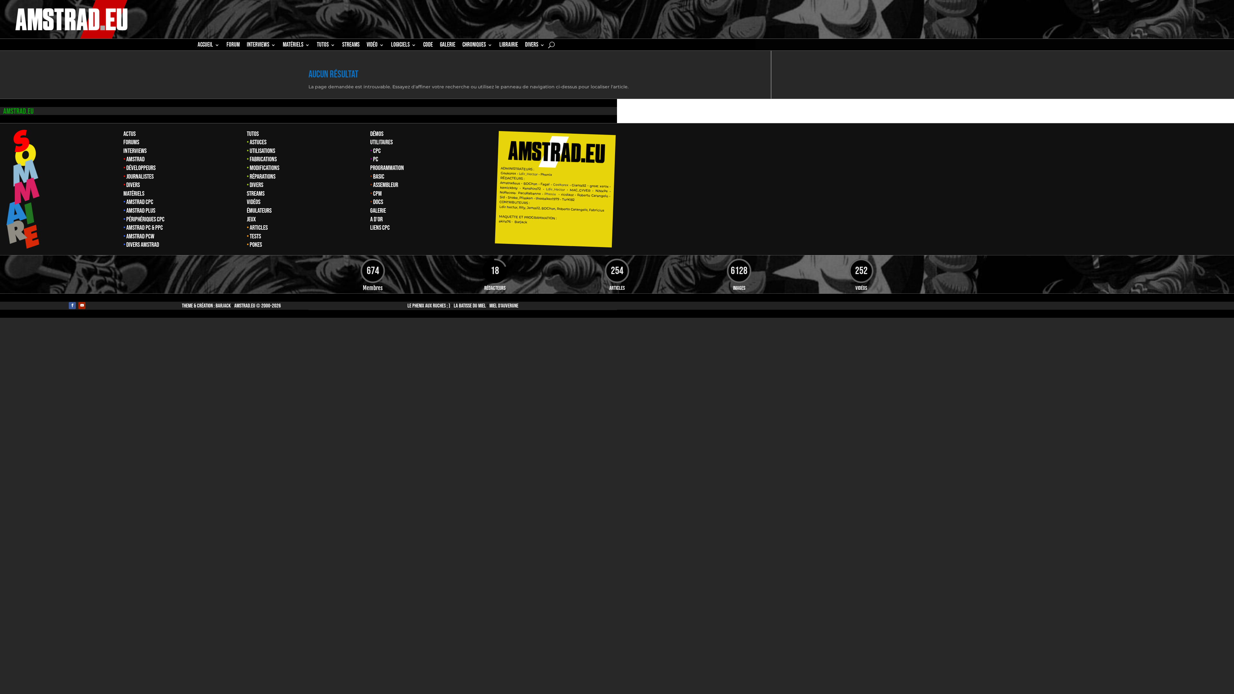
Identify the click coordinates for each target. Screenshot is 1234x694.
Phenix (546, 174)
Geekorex (508, 173)
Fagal (545, 184)
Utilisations (262, 151)
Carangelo (599, 195)
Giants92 (579, 185)
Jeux (251, 219)
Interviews (135, 151)
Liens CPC (380, 228)
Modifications (264, 168)
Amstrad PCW (140, 236)
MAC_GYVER (580, 190)
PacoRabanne (529, 193)
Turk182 (568, 199)
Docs (378, 202)
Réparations (262, 177)
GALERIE (447, 46)
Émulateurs (259, 211)
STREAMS (351, 46)
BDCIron (530, 183)
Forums (131, 142)
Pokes (256, 245)
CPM (377, 194)
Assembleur (385, 185)
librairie (508, 46)
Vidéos (253, 202)
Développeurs (141, 168)
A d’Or (376, 219)
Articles (259, 228)
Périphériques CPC (145, 219)
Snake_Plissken (520, 197)
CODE (428, 46)
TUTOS (323, 46)
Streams (255, 194)
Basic (378, 177)
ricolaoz (567, 194)
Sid (502, 197)
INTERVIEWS (258, 46)
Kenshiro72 (532, 188)
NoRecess (507, 192)
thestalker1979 (547, 198)
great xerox (599, 185)
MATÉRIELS (293, 46)
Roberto (583, 195)
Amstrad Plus (140, 211)
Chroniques (474, 46)
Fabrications (263, 159)
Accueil (205, 46)
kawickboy (509, 187)
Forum (233, 46)
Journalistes (140, 177)
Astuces (258, 142)
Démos (376, 134)
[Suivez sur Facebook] (72, 305)
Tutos (253, 134)
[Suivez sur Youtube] (81, 305)
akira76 (505, 221)
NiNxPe (601, 191)
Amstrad (135, 159)
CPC (377, 151)
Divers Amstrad (142, 245)
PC (375, 159)
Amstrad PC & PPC (144, 228)
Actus (129, 134)
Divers (531, 46)
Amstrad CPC (139, 202)
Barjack (223, 306)
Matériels (133, 194)
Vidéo (372, 46)
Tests (255, 236)
